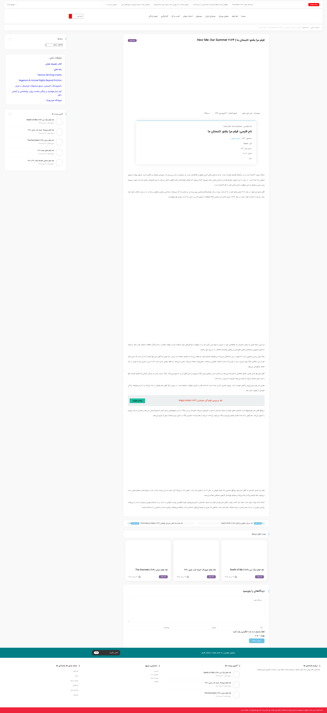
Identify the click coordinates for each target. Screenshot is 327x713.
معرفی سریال (224, 16)
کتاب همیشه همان (54, 64)
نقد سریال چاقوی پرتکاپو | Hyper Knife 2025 (237, 523)
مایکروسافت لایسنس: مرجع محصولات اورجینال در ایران (38, 86)
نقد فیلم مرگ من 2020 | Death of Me (247, 570)
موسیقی (199, 16)
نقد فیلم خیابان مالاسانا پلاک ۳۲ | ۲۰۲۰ (41, 160)
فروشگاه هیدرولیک (54, 100)
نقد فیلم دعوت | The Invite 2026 (270, 4)
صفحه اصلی (314, 27)
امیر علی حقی (247, 113)
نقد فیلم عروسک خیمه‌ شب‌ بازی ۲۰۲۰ (200, 570)
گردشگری (164, 16)
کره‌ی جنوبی (235, 138)
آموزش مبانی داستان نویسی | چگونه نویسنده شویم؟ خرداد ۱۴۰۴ (124, 4)
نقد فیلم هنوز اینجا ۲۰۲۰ (46, 150)
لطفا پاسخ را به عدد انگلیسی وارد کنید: (249, 632)
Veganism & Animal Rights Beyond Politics (40, 80)
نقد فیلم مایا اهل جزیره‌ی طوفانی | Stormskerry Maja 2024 (161, 523)
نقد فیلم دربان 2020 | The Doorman (151, 570)
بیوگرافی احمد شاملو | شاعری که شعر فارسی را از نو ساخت (237, 4)
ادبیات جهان (187, 16)
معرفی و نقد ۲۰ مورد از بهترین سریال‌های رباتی (163, 4)
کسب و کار (175, 16)
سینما (243, 16)
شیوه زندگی (153, 16)
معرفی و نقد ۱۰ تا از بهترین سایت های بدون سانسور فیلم (199, 4)
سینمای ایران (210, 16)
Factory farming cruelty (50, 75)
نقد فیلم (235, 16)
